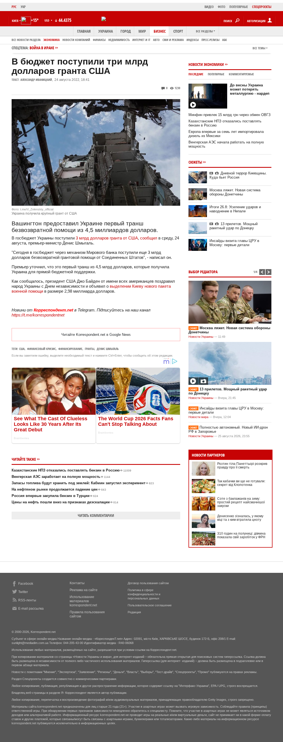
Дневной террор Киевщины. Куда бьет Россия (238, 175)
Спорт (178, 31)
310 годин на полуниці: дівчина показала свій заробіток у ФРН (241, 535)
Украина (105, 31)
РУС (14, 6)
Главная (84, 31)
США (22, 349)
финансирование (70, 349)
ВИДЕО (209, 6)
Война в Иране (42, 47)
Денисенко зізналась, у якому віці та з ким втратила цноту (240, 518)
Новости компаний (76, 40)
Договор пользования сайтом (148, 583)
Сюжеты (195, 162)
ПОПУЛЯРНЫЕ (238, 6)
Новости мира (198, 417)
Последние (195, 74)
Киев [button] (15, 21)
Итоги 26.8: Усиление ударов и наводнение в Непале (235, 209)
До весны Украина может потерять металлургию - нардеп (249, 89)
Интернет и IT (141, 40)
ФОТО (221, 6)
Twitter (23, 592)
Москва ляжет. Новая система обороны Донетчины (234, 192)
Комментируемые (241, 74)
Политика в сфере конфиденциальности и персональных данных (144, 594)
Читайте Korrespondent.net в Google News (96, 335)
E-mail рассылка (31, 608)
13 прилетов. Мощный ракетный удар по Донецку (233, 226)
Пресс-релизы (210, 40)
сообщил (148, 238)
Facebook (25, 584)
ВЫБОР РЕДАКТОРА (203, 271)
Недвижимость (119, 40)
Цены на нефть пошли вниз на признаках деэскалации (65, 502)
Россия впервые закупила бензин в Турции (55, 496)
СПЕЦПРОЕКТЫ (261, 6)
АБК (224, 40)
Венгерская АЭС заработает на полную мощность (61, 477)
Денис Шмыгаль (108, 349)
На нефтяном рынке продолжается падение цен (59, 489)
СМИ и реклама (173, 40)
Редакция (134, 612)
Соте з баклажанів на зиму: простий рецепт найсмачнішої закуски (241, 502)
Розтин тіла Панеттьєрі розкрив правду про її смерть (242, 465)
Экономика (51, 40)
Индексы (193, 40)
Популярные (216, 74)
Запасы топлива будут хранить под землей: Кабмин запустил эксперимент (83, 483)
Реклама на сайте (84, 590)
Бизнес (160, 31)
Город (125, 31)
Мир (142, 31)
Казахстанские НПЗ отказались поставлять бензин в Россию (71, 470)
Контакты (77, 583)
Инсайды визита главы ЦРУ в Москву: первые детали (234, 243)
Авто (156, 40)
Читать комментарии (96, 515)
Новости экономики (206, 64)
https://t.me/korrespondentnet (38, 315)
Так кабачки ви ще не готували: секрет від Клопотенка (241, 483)
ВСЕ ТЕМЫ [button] (259, 48)
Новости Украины (200, 336)
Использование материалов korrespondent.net (83, 601)
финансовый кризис (41, 349)
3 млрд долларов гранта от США (107, 238)
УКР (23, 6)
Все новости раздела (26, 40)
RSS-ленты (27, 600)
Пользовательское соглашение (150, 605)
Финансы (99, 40)
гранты (89, 349)
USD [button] (47, 20)
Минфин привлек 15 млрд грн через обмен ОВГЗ (229, 115)
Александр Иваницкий (36, 80)
